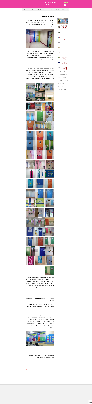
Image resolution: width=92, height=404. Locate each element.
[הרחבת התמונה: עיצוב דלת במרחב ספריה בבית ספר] (30, 231)
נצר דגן (58, 80)
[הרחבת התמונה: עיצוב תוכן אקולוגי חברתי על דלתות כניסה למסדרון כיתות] (49, 212)
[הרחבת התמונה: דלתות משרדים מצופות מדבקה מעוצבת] (49, 125)
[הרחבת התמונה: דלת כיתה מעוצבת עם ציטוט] (40, 241)
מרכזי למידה (66, 80)
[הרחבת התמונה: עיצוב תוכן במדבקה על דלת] (40, 193)
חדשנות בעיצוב (60, 74)
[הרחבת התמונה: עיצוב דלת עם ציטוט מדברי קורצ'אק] (49, 173)
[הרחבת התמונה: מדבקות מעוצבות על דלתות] (49, 164)
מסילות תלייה (59, 77)
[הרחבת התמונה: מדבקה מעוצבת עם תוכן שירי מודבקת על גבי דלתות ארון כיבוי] (49, 106)
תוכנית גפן (59, 89)
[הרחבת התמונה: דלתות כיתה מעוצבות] (49, 231)
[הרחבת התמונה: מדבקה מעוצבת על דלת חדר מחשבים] (40, 154)
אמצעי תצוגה (59, 71)
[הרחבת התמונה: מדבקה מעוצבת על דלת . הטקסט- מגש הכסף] (40, 173)
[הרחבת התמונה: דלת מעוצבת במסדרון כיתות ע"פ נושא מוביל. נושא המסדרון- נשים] (30, 125)
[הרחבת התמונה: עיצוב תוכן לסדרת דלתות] (49, 202)
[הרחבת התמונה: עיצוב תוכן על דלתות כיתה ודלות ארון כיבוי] (30, 202)
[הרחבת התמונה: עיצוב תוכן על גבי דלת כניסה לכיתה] (40, 260)
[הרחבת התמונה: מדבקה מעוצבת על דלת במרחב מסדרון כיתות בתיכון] (30, 154)
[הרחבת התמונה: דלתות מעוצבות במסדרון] (40, 222)
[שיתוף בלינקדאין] (49, 366)
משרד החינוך (62, 80)
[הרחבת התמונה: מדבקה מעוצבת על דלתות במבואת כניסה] (30, 193)
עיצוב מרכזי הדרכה (60, 86)
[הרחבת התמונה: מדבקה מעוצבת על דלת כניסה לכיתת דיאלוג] (49, 183)
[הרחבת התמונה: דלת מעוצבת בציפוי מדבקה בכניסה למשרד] (30, 183)
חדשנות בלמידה (64, 74)
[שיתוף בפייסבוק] (53, 366)
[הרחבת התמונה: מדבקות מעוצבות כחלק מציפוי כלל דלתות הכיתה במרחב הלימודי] (30, 116)
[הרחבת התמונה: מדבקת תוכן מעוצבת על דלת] (49, 87)
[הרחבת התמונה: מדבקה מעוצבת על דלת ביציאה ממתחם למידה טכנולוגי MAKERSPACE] (40, 116)
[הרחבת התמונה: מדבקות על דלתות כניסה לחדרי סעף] (49, 145)
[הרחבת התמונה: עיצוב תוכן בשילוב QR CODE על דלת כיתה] (40, 202)
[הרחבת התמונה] (30, 96)
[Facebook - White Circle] (65, 5)
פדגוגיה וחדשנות (63, 89)
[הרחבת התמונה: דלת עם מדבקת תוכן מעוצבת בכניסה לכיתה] (40, 183)
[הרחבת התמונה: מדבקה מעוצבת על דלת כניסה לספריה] (49, 135)
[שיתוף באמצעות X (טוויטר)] (51, 366)
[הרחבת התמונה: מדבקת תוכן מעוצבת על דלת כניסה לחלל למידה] (49, 193)
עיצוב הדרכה (59, 83)
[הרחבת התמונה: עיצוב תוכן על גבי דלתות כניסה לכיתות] (30, 251)
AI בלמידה (63, 71)
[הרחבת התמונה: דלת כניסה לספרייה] (40, 251)
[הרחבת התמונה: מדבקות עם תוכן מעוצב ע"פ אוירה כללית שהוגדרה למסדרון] (49, 270)
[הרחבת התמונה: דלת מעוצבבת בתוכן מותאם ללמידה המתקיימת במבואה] (49, 251)
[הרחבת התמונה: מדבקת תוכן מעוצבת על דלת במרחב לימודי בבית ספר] (30, 87)
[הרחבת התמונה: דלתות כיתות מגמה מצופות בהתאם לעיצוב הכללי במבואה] (30, 212)
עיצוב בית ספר (64, 83)
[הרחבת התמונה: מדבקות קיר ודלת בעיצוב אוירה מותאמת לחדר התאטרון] (30, 106)
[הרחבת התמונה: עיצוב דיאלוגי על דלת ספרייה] (40, 231)
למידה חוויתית (64, 77)
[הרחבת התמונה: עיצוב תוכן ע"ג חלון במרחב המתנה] (49, 96)
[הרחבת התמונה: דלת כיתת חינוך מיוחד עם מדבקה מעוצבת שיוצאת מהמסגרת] (30, 173)
